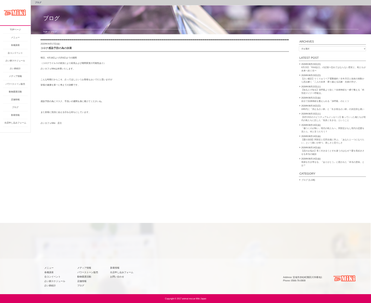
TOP (45, 32)
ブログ (15, 107)
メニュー (15, 37)
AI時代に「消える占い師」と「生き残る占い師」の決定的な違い (332, 109)
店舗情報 (15, 99)
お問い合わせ (117, 276)
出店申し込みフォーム (15, 122)
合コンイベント (15, 53)
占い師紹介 (15, 68)
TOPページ (15, 29)
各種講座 (15, 45)
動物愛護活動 (15, 91)
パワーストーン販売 (15, 84)
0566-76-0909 (298, 280)
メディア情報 (15, 76)
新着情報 (15, 115)
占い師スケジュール (15, 60)
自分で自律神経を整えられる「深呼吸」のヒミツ (325, 101)
